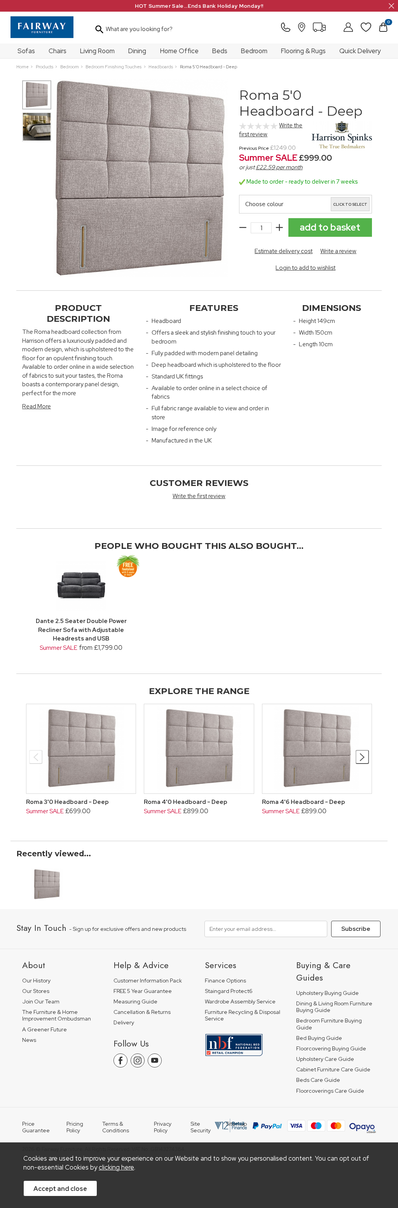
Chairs (57, 51)
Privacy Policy (162, 1127)
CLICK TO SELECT (350, 204)
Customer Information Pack (147, 980)
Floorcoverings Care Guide (330, 1091)
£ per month (279, 167)
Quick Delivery (360, 51)
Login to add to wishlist (305, 268)
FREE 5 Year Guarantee (142, 991)
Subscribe (355, 929)
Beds (219, 51)
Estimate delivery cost (283, 251)
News (29, 1040)
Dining (137, 51)
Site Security (200, 1127)
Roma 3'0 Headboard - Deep (67, 802)
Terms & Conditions (115, 1127)
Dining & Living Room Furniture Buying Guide (334, 1007)
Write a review (338, 251)
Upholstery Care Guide (325, 1059)
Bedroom (254, 51)
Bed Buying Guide (319, 1038)
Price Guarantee (36, 1127)
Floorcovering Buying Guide (331, 1048)
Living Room (97, 51)
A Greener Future (44, 1029)
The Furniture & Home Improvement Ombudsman (56, 1015)
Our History (36, 980)
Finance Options (225, 980)
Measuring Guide (135, 1001)
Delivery (123, 1022)
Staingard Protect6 (229, 991)
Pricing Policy (74, 1127)
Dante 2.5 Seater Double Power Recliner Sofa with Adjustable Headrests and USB (81, 629)
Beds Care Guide (318, 1080)
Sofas (26, 51)
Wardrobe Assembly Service (240, 1001)
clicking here (116, 1167)
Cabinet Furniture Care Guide (333, 1069)
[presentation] (36, 757)
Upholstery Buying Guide (327, 993)
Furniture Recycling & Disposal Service (242, 1015)
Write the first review (199, 496)
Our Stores (35, 991)
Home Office (179, 51)
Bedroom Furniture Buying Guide (329, 1024)
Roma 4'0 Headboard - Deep (185, 802)
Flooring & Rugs (303, 51)
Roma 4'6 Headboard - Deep (303, 802)
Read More (36, 406)
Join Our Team (40, 1001)
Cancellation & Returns (142, 1012)
